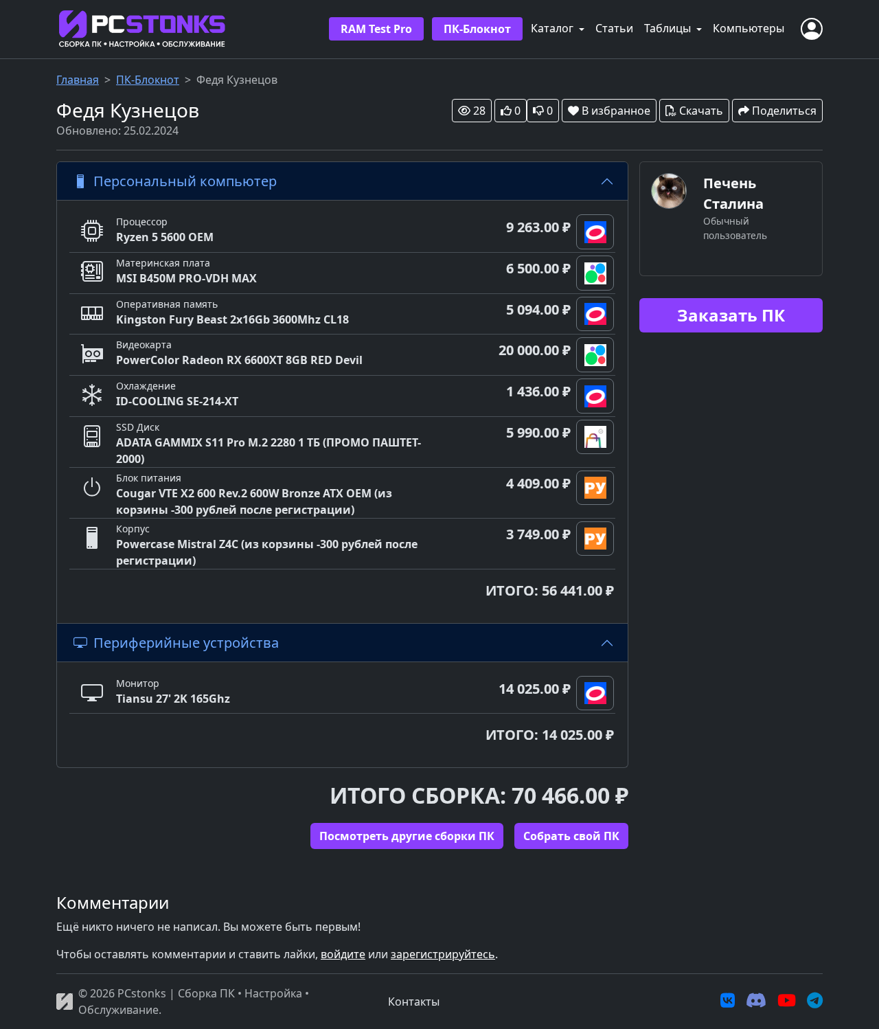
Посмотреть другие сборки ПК (406, 836)
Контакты (414, 1001)
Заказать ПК (731, 315)
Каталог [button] (553, 28)
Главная (77, 79)
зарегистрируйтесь (443, 954)
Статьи (614, 28)
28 (479, 110)
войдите (343, 954)
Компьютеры (748, 28)
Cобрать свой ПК (571, 836)
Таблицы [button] (669, 28)
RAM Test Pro (376, 28)
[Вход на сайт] (812, 28)
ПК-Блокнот (477, 28)
